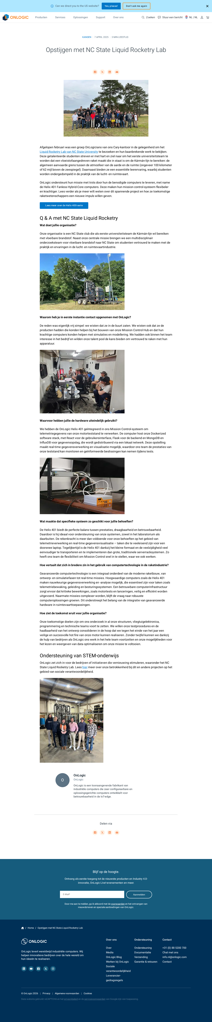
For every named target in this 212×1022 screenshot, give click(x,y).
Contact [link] (167, 962)
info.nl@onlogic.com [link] (174, 957)
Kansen (86, 37)
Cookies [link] (88, 993)
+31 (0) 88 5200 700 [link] (174, 948)
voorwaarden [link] (118, 904)
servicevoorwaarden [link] (94, 999)
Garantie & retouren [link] (145, 962)
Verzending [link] (141, 957)
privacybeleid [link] (71, 999)
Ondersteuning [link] (143, 948)
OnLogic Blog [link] (114, 957)
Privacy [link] (46, 993)
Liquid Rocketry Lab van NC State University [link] (69, 152)
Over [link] (108, 948)
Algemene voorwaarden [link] (67, 993)
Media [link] (109, 952)
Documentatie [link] (142, 952)
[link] (15, 17)
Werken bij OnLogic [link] (117, 962)
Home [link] (22, 928)
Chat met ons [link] (170, 952)
